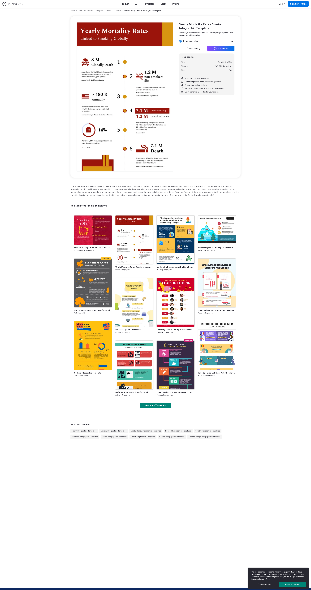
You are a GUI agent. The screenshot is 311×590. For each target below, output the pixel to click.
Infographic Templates (104, 11)
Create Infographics (85, 11)
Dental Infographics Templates (114, 437)
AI (136, 4)
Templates (148, 4)
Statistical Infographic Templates (85, 437)
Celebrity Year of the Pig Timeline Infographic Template (175, 330)
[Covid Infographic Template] (134, 302)
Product (125, 4)
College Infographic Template (87, 373)
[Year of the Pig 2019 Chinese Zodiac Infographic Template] (93, 230)
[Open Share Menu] (231, 41)
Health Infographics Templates (84, 431)
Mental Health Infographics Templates (146, 431)
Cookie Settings (264, 584)
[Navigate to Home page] (13, 4)
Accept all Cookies (292, 584)
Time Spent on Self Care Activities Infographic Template (217, 373)
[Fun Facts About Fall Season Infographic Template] (93, 283)
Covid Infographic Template (128, 330)
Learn (163, 4)
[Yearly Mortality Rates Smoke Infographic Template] (134, 240)
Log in (282, 4)
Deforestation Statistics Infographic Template (134, 392)
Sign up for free (298, 4)
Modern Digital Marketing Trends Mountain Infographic (217, 248)
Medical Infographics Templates (113, 431)
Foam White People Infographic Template (217, 310)
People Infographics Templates (172, 437)
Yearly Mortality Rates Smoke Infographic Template (134, 267)
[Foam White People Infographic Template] (217, 283)
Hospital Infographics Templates (178, 431)
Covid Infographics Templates (143, 437)
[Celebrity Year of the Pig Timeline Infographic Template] (175, 302)
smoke (118, 11)
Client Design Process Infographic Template (175, 392)
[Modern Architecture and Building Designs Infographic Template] (175, 240)
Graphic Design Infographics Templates (204, 437)
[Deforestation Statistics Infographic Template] (134, 365)
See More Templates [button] (155, 405)
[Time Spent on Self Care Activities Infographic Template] (217, 345)
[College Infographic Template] (93, 345)
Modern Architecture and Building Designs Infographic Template (175, 267)
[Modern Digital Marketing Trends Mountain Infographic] (217, 230)
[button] (192, 48)
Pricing (175, 4)
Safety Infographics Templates (207, 431)
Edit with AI (223, 48)
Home (73, 11)
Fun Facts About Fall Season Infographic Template (93, 310)
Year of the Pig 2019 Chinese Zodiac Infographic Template (93, 248)
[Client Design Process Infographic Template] (175, 365)
